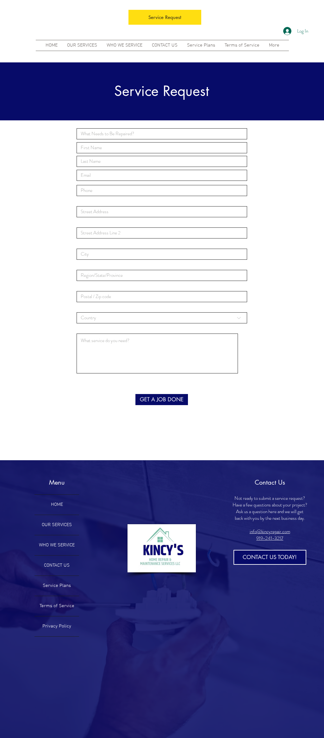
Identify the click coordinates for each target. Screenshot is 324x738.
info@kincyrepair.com (270, 531)
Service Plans (57, 585)
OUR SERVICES (57, 525)
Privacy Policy (56, 626)
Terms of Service (57, 606)
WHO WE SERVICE (57, 545)
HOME (57, 504)
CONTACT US (57, 565)
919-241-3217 (269, 538)
